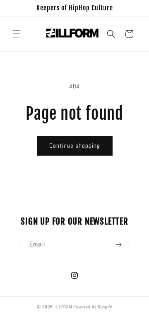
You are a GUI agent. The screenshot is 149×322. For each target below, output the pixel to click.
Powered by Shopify (92, 307)
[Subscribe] (119, 244)
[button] (16, 34)
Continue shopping (74, 145)
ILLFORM (63, 307)
